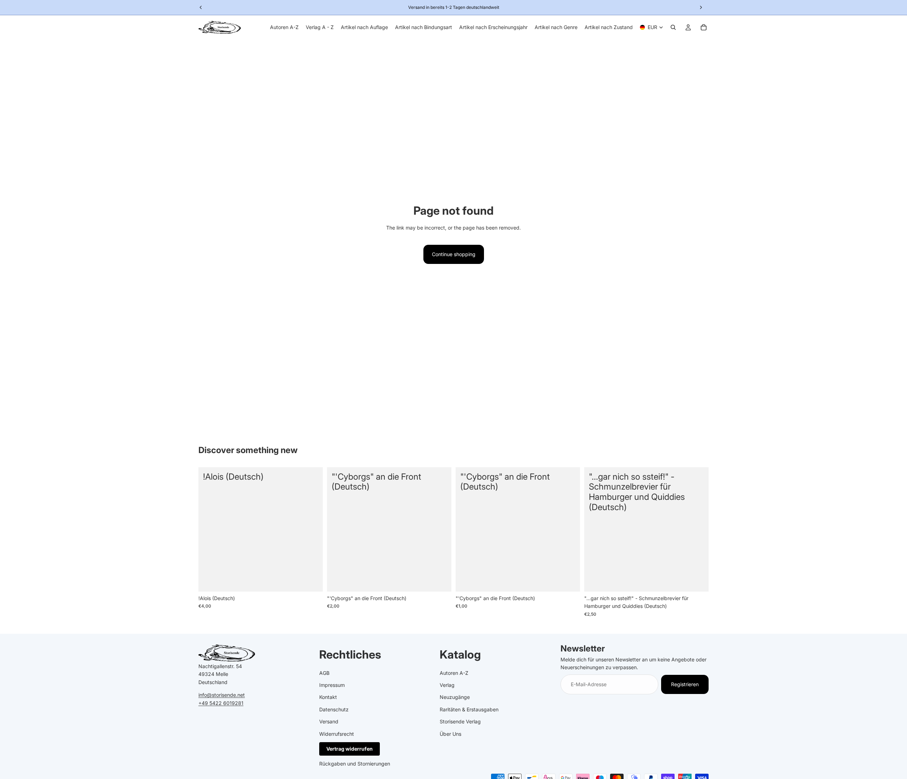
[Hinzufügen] (311, 580)
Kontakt (328, 697)
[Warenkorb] (703, 27)
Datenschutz (334, 709)
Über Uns (450, 734)
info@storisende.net (221, 695)
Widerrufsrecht (336, 734)
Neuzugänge (455, 697)
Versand (328, 721)
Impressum (332, 685)
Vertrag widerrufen (349, 749)
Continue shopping (453, 254)
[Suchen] (673, 27)
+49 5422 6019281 (220, 703)
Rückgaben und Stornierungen (354, 764)
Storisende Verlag (460, 721)
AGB (324, 673)
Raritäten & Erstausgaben (469, 709)
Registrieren (685, 684)
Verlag (447, 685)
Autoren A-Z (454, 673)
